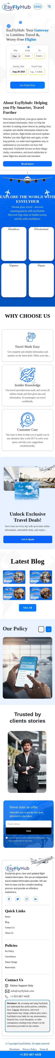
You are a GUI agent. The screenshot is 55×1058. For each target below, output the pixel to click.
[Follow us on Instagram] (26, 899)
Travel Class (36, 66)
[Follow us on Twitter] (18, 899)
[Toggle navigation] (49, 6)
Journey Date (18, 66)
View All (27, 607)
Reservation (10, 967)
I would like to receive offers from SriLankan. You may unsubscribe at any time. (29, 839)
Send (28, 831)
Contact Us (10, 927)
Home (7, 917)
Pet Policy (9, 951)
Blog (7, 922)
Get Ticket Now (27, 85)
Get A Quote (28, 539)
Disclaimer (14, 1049)
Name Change (11, 962)
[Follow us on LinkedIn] (35, 899)
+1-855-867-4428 (19, 996)
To (39, 50)
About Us (9, 933)
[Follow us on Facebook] (9, 899)
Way (15, 50)
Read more (36, 163)
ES (39, 6)
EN (36, 6)
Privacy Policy (30, 1049)
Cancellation (10, 956)
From (27, 50)
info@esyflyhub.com (22, 990)
